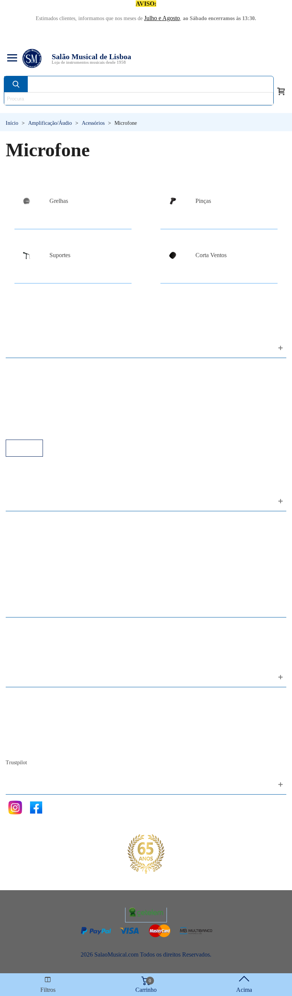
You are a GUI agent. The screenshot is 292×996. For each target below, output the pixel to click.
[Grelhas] (26, 201)
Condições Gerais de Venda (46, 398)
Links (20, 378)
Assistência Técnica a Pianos (48, 429)
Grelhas (58, 201)
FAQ (19, 367)
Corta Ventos (211, 255)
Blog (19, 748)
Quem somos (29, 717)
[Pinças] (172, 201)
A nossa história (32, 727)
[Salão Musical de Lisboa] (32, 58)
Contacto (24, 697)
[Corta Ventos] (172, 255)
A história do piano (36, 738)
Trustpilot (16, 762)
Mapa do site (28, 707)
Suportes (59, 255)
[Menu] (11, 58)
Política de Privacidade (40, 388)
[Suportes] (26, 255)
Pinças (203, 201)
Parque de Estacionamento (45, 408)
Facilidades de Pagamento (44, 419)
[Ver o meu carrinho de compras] (281, 90)
